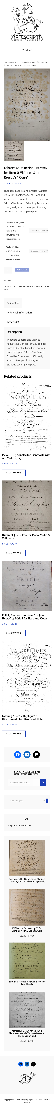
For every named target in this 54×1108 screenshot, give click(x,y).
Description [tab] (13, 303)
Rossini (37, 286)
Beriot (15, 286)
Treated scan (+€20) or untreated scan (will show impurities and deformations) (15, 230)
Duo (20, 286)
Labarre (30, 286)
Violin (22, 62)
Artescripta (22, 1099)
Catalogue (14, 62)
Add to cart (22, 270)
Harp (24, 286)
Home (6, 62)
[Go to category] (47, 801)
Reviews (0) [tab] (13, 322)
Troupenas (44, 286)
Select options (13, 472)
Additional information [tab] (19, 312)
